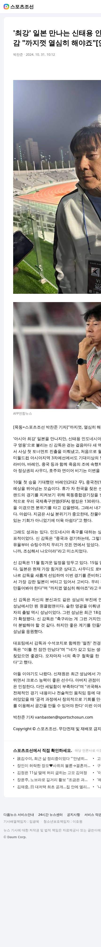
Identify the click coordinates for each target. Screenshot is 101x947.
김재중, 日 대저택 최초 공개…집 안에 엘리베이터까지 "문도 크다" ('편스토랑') (54, 786)
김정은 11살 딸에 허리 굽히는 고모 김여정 (52, 772)
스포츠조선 (22, 6)
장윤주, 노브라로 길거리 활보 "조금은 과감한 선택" (54, 779)
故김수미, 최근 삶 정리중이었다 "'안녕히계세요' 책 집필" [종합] (54, 758)
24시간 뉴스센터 (50, 814)
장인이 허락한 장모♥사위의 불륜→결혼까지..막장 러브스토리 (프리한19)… (54, 765)
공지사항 (73, 814)
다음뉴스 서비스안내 (19, 814)
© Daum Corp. (15, 837)
